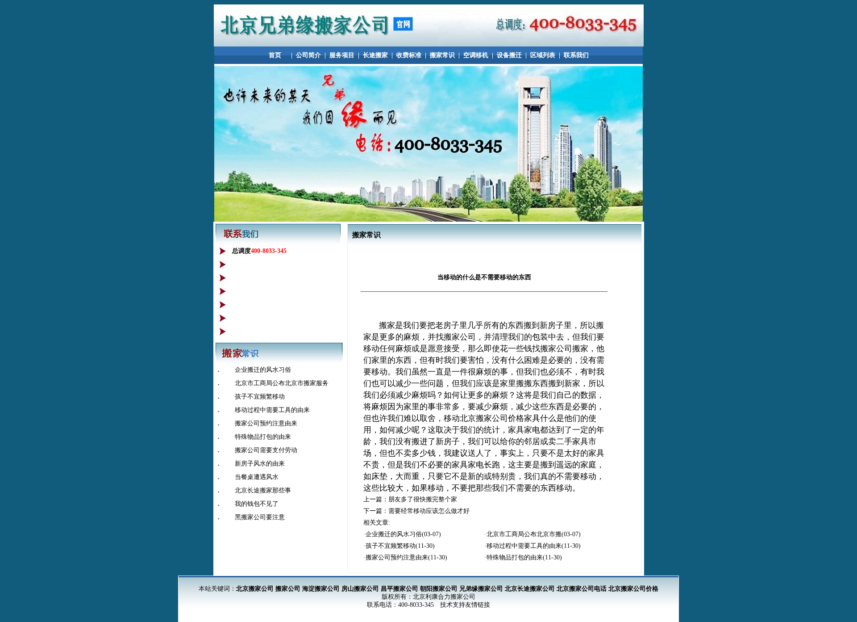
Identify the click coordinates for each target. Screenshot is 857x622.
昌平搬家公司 (399, 588)
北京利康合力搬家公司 (444, 596)
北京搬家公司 (255, 588)
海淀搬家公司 (321, 588)
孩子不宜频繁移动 (260, 396)
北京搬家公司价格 (633, 588)
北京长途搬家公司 (530, 588)
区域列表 (542, 55)
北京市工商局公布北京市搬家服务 (282, 383)
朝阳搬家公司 (439, 588)
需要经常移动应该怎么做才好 (429, 511)
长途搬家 (375, 55)
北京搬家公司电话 (582, 588)
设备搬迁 (509, 55)
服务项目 (341, 55)
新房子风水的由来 (260, 463)
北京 (468, 418)
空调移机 (475, 55)
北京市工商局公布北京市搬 (524, 534)
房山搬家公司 (360, 588)
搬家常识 (442, 55)
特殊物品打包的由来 (263, 436)
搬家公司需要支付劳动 (266, 450)
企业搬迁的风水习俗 (263, 369)
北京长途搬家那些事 (263, 490)
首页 (275, 55)
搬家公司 (287, 588)
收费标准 (408, 55)
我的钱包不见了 (257, 503)
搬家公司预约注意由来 (266, 423)
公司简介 (308, 55)
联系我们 (576, 55)
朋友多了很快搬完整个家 (422, 499)
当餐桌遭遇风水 (257, 477)
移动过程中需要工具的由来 (272, 410)
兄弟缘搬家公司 (481, 588)
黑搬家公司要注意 (260, 517)
